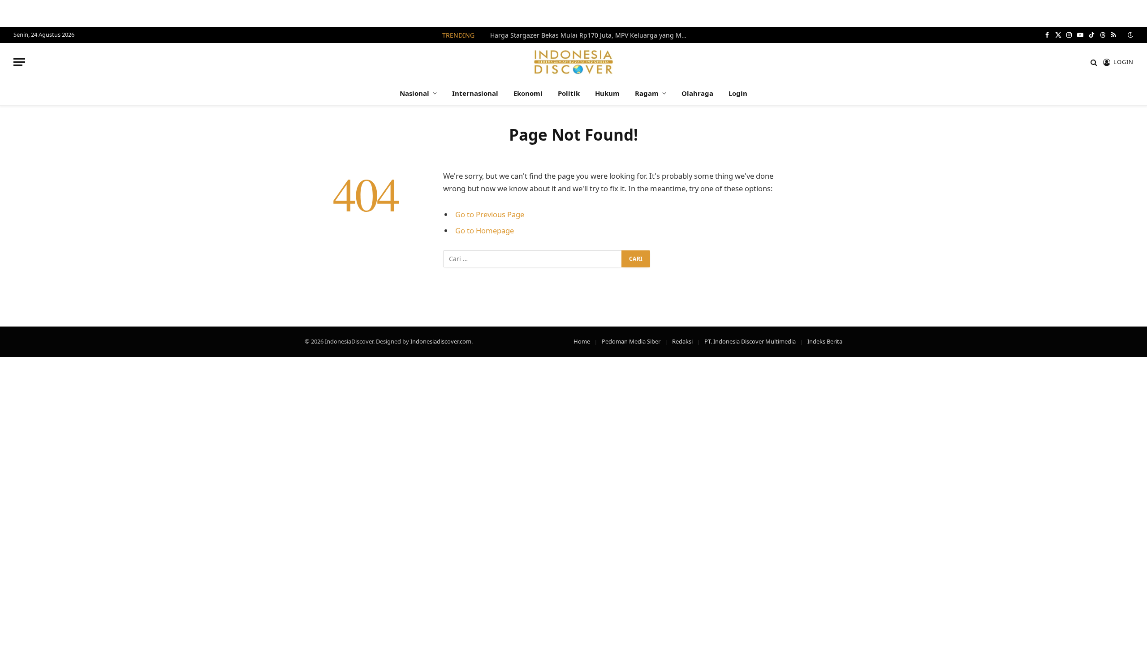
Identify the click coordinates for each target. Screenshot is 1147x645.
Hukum (607, 93)
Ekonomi (528, 93)
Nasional (414, 93)
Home (582, 341)
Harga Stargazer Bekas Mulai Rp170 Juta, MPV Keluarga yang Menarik (591, 35)
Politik (569, 93)
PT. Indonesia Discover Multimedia (750, 341)
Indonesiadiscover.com (440, 341)
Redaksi (682, 341)
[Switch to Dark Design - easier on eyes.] (1129, 35)
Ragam (647, 93)
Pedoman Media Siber (631, 341)
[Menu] (19, 62)
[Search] (1094, 62)
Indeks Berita (824, 341)
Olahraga (697, 93)
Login (738, 93)
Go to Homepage (484, 230)
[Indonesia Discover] (573, 62)
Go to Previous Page (489, 214)
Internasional (475, 93)
